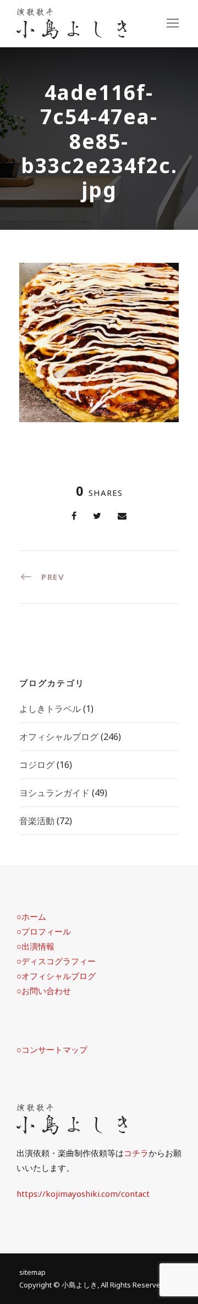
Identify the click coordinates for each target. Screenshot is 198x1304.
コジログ (36, 765)
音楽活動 (36, 821)
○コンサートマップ (51, 1049)
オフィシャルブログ (58, 737)
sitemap (32, 1272)
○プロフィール (43, 931)
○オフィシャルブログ (56, 975)
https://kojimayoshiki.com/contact (83, 1193)
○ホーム (31, 916)
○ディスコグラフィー (56, 960)
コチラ (136, 1152)
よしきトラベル (50, 709)
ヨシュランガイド (54, 793)
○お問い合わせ (43, 990)
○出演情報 (35, 946)
